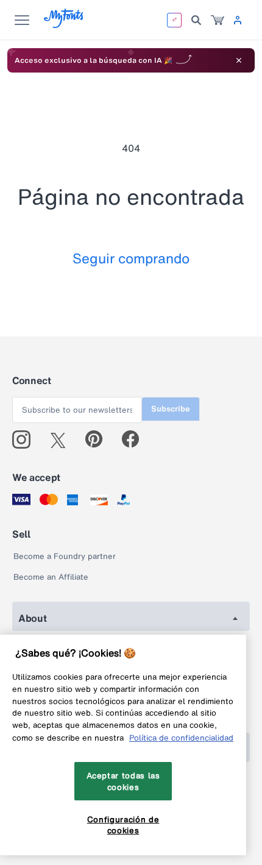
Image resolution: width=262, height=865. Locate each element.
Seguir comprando (131, 258)
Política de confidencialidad (181, 738)
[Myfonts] (64, 24)
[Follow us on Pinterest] (99, 439)
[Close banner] (238, 60)
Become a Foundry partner (64, 556)
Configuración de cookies (123, 824)
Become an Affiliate (50, 577)
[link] (217, 20)
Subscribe (170, 409)
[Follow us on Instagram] (26, 439)
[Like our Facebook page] (135, 439)
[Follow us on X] (62, 439)
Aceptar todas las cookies (123, 780)
